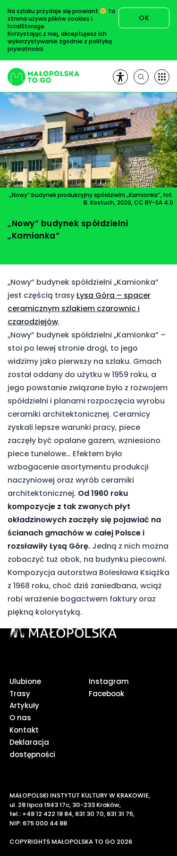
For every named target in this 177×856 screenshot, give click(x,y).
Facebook (106, 694)
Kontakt (24, 730)
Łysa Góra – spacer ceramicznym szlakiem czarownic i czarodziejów (79, 308)
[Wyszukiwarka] (141, 76)
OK (144, 18)
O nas (20, 718)
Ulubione (25, 681)
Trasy (19, 694)
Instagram (109, 681)
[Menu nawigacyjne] (161, 76)
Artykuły (24, 705)
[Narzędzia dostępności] (120, 76)
